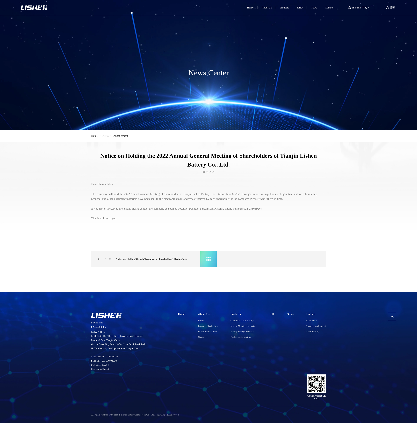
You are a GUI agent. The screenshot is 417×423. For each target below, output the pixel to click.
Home (250, 7)
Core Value (311, 321)
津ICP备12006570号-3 (168, 415)
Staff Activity (312, 332)
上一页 (107, 259)
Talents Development (316, 326)
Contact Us (203, 337)
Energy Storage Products (241, 332)
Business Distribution (208, 326)
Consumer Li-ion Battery (242, 321)
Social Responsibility (207, 332)
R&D (300, 7)
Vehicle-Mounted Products (242, 326)
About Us (267, 7)
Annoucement (120, 136)
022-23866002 (98, 327)
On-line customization (240, 337)
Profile (201, 321)
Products (284, 7)
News (314, 7)
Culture (329, 7)
